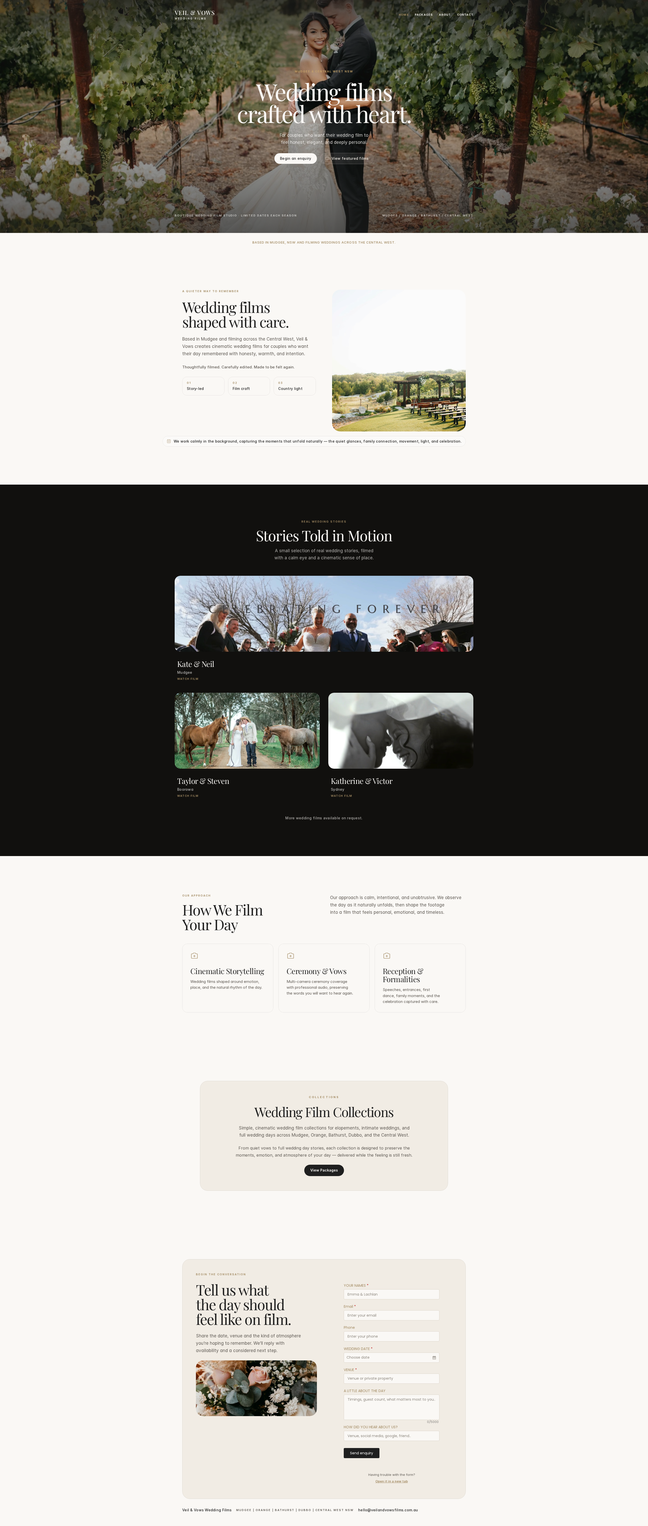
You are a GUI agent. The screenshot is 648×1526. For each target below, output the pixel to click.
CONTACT (465, 14)
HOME (404, 14)
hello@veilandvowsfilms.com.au (388, 1510)
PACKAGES (424, 14)
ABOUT (445, 14)
